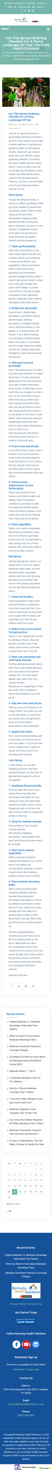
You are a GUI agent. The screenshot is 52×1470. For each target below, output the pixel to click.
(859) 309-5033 (26, 1415)
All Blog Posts (41, 52)
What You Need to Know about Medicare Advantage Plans (24, 1038)
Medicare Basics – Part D (22, 1071)
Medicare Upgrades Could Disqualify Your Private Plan (23, 1111)
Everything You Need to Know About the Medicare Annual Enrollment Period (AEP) (27, 1060)
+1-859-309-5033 (24, 7)
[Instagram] (33, 10)
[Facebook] (22, 10)
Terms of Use (34, 1304)
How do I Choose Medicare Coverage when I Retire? (23, 1090)
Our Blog (6, 55)
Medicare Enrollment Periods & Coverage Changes (25, 1048)
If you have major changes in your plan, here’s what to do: (26, 1100)
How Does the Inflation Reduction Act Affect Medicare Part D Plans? (26, 1121)
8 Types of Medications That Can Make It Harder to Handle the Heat (26, 1142)
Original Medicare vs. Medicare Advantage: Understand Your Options (24, 1025)
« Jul (8, 1211)
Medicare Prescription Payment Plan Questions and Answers (25, 1132)
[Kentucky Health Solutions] (26, 19)
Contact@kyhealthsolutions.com (26, 1404)
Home (29, 52)
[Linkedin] (29, 10)
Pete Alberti (30, 124)
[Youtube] (25, 10)
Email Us (39, 7)
